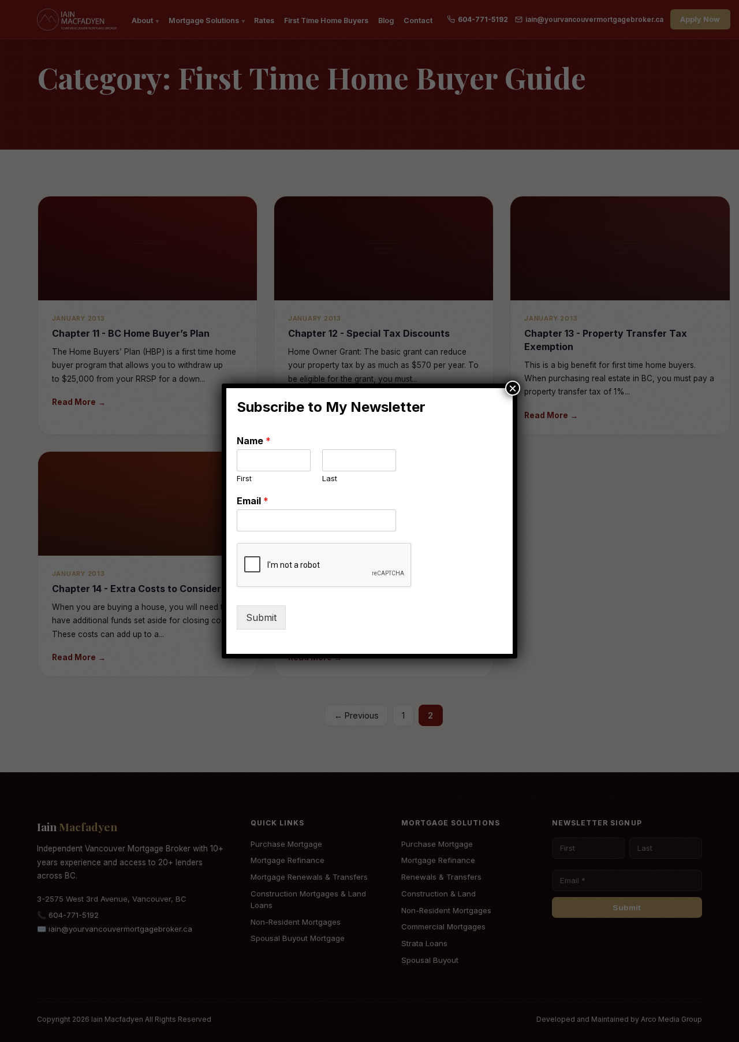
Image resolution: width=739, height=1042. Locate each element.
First (244, 478)
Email (252, 501)
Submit (261, 617)
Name (254, 440)
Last (329, 478)
